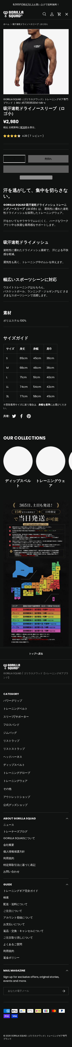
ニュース (8, 825)
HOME (10, 23)
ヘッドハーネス (12, 757)
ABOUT (11, 35)
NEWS (10, 132)
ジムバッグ (10, 733)
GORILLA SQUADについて (19, 838)
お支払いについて (14, 924)
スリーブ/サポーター (16, 717)
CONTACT (13, 145)
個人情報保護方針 (14, 851)
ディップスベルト (18, 483)
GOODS (11, 84)
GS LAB (11, 120)
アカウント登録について (18, 917)
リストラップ (11, 741)
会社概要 (8, 845)
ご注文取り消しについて (18, 938)
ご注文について (12, 911)
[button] (36, 169)
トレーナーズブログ (15, 831)
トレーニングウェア (50, 483)
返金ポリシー (11, 958)
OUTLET (11, 71)
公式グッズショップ (15, 805)
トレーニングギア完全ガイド (20, 891)
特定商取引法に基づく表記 (19, 865)
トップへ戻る (36, 653)
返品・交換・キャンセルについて (23, 931)
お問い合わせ (11, 872)
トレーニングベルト (15, 709)
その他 (7, 789)
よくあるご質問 (12, 944)
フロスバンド (11, 725)
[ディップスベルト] (18, 461)
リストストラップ (14, 749)
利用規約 (8, 858)
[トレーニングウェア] (50, 461)
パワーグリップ (12, 701)
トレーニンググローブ (16, 773)
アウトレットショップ (16, 797)
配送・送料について (15, 904)
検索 (6, 897)
